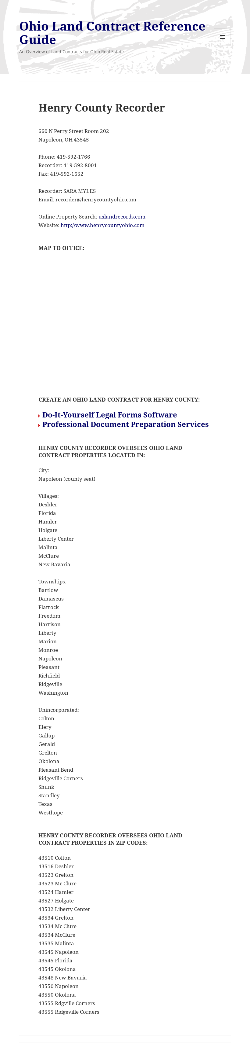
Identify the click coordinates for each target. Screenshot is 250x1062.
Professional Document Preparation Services (125, 424)
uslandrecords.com (121, 216)
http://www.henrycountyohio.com (103, 225)
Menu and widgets (222, 45)
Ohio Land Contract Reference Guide (112, 32)
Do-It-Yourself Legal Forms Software (109, 415)
